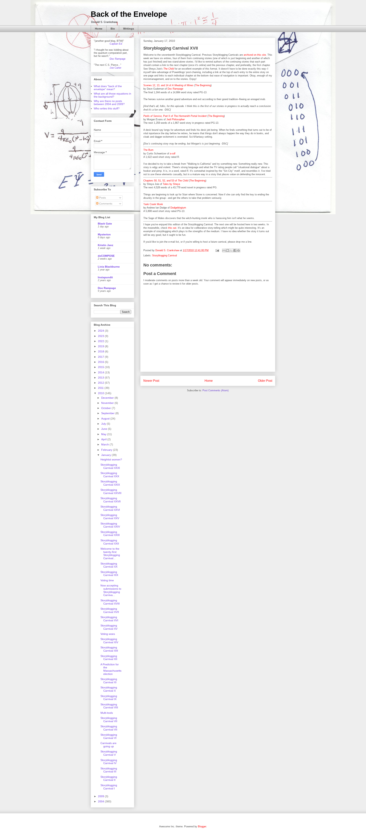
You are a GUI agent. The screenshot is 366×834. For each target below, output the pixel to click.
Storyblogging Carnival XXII (109, 542)
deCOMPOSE (106, 255)
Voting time (107, 580)
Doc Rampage (175, 88)
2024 (101, 330)
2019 (101, 346)
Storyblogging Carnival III (108, 770)
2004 (101, 801)
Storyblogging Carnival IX (108, 697)
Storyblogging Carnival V (108, 753)
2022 (101, 341)
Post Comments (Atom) (215, 390)
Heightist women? (111, 459)
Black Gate (105, 223)
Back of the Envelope (129, 14)
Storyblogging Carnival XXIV (110, 525)
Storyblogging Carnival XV (108, 627)
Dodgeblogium (178, 207)
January (106, 454)
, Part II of (175, 116)
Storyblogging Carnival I (108, 787)
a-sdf (172, 153)
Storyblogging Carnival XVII (109, 610)
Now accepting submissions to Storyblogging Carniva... (110, 590)
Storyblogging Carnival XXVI (110, 508)
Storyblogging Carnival (164, 255)
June (104, 428)
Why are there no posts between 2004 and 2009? (109, 102)
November (108, 402)
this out (172, 227)
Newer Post (151, 380)
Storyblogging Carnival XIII (109, 649)
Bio (113, 28)
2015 (101, 367)
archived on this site (255, 54)
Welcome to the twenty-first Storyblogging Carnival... (110, 553)
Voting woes (107, 633)
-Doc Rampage (117, 58)
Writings (128, 28)
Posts (102, 197)
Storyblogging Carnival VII (108, 719)
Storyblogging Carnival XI (108, 681)
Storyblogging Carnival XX (108, 565)
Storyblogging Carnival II (108, 778)
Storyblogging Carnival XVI (109, 619)
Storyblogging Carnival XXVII (110, 500)
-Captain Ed (115, 43)
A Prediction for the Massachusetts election (110, 669)
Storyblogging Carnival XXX (109, 475)
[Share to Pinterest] (238, 250)
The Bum (148, 149)
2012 (101, 382)
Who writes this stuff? (107, 108)
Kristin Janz (105, 245)
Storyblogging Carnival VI (108, 736)
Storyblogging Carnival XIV (109, 641)
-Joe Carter (115, 67)
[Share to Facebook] (235, 250)
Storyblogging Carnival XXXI (110, 466)
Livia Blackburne (109, 266)
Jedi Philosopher (175, 119)
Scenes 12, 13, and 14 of (168, 85)
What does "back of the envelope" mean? (108, 88)
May (104, 434)
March (105, 444)
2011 (101, 387)
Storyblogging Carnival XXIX (110, 483)
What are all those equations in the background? (112, 95)
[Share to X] (231, 250)
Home (98, 28)
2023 (101, 336)
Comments (105, 203)
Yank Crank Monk (153, 204)
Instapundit (105, 277)
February (107, 449)
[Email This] (224, 250)
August (105, 418)
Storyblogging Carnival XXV (109, 516)
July (104, 423)
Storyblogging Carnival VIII (109, 706)
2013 (101, 377)
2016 (101, 361)
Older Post (265, 380)
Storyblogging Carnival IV (108, 762)
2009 (101, 796)
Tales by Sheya (171, 184)
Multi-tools (106, 712)
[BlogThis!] (228, 250)
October (106, 408)
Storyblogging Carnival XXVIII (110, 491)
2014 (101, 372)
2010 (101, 393)
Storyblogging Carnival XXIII (110, 533)
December (108, 397)
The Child (168, 68)
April (104, 439)
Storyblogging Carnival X (108, 689)
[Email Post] (217, 250)
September (108, 413)
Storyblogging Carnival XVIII (110, 602)
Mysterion (104, 234)
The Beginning (203, 85)
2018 (101, 351)
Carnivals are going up (108, 745)
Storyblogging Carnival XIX (109, 573)
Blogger (202, 826)
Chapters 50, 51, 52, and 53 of (165, 180)
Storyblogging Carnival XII (108, 657)
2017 (101, 356)
